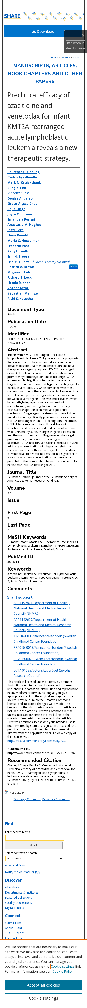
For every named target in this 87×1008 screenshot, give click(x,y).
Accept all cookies (43, 985)
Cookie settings (62, 966)
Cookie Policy (63, 971)
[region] (43, 973)
